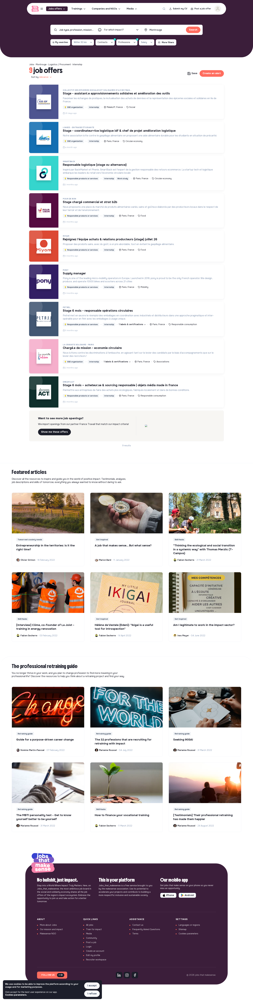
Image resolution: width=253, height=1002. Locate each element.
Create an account (95, 951)
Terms (135, 933)
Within (80, 42)
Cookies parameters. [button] (16, 995)
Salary (144, 42)
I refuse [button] (92, 993)
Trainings (76, 8)
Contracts (106, 41)
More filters (168, 42)
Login (89, 946)
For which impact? (114, 29)
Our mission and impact (51, 929)
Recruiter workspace (96, 959)
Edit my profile (93, 955)
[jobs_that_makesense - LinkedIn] (119, 975)
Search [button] (193, 29)
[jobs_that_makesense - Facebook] (135, 975)
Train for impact (94, 929)
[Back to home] (43, 863)
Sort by (39, 77)
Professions (127, 41)
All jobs (89, 925)
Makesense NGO (48, 933)
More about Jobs (48, 925)
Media (130, 8)
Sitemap (183, 929)
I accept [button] (92, 985)
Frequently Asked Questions (146, 929)
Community (91, 938)
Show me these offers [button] (54, 431)
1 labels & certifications (131, 324)
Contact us (137, 925)
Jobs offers (55, 8)
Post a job (91, 942)
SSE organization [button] (73, 107)
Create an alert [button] (212, 73)
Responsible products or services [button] (81, 178)
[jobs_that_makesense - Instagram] (127, 975)
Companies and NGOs (104, 8)
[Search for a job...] (164, 9)
